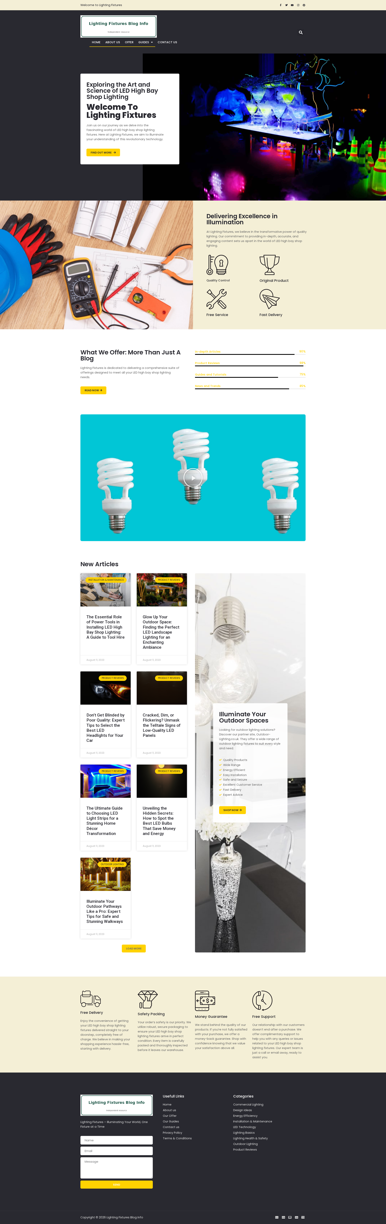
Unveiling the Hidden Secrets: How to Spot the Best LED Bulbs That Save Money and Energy (159, 821)
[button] (300, 32)
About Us (112, 42)
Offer (129, 42)
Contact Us (167, 42)
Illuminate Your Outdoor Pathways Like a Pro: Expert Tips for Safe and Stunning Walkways (104, 911)
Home (96, 42)
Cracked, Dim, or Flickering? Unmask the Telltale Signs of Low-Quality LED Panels (162, 725)
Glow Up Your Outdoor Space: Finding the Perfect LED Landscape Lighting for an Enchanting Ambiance (161, 632)
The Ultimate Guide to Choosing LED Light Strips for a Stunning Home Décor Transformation (104, 821)
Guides (143, 42)
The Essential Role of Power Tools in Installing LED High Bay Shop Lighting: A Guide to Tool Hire (105, 627)
